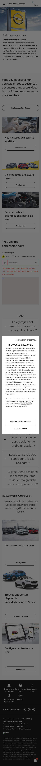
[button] (26, 340)
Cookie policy (25, 404)
